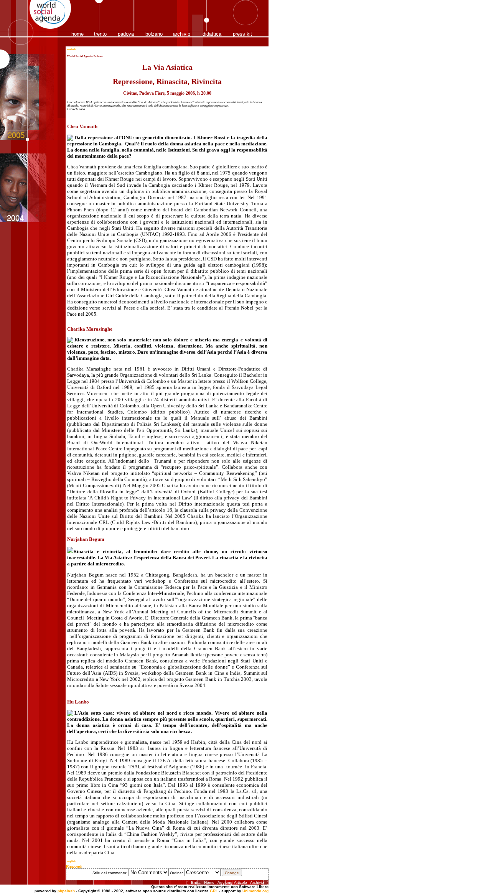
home (77, 34)
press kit (242, 34)
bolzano (154, 34)
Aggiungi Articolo (232, 882)
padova (126, 34)
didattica (212, 34)
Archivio (257, 882)
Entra (196, 882)
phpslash (66, 891)
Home (209, 882)
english (71, 49)
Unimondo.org (255, 891)
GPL (214, 891)
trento (100, 34)
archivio (181, 34)
